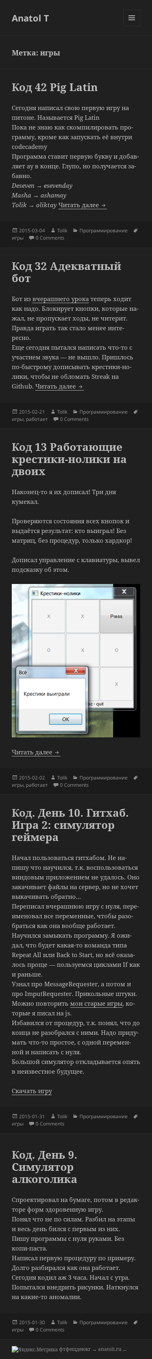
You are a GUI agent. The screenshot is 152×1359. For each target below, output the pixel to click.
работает (37, 419)
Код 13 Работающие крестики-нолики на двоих (69, 459)
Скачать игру (32, 1091)
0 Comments (50, 237)
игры (18, 237)
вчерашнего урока (60, 299)
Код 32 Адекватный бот (66, 272)
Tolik (62, 230)
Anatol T (30, 18)
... (124, 1349)
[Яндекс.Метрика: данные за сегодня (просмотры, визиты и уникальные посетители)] (35, 1349)
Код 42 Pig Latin (55, 87)
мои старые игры (96, 1003)
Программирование (103, 230)
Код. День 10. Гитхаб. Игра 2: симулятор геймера (70, 824)
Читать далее (82, 205)
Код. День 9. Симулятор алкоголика (44, 1166)
